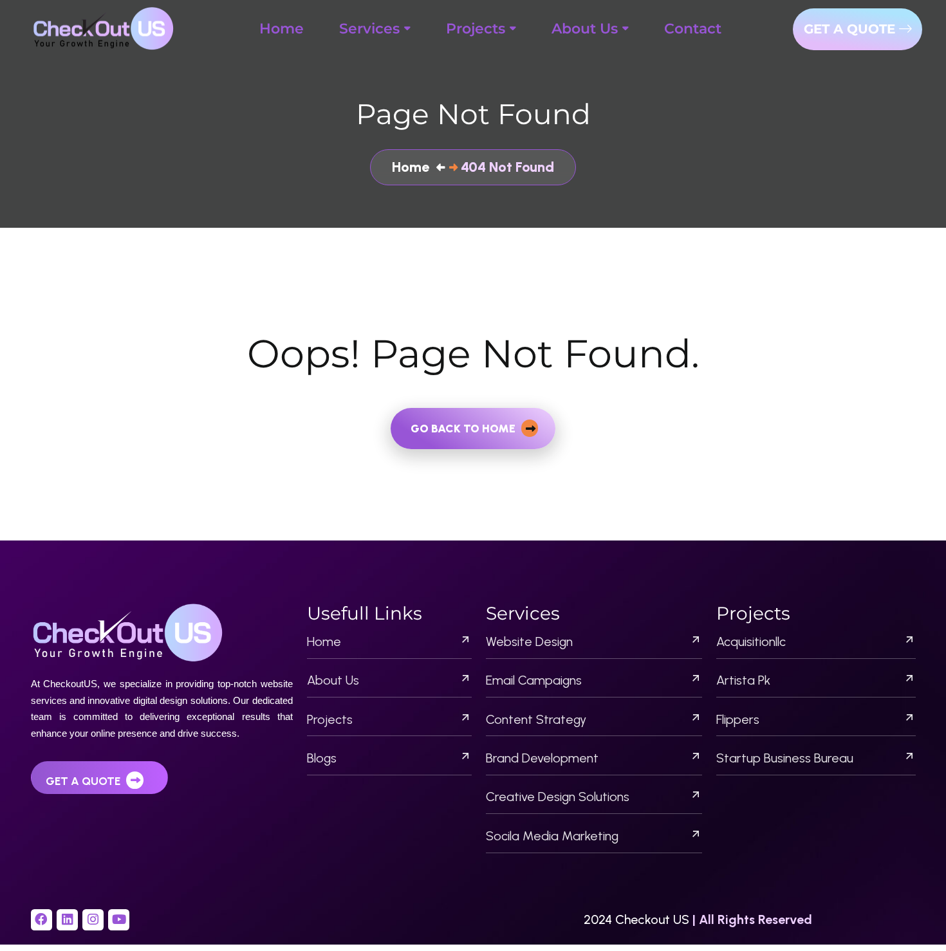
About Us (333, 680)
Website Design (529, 641)
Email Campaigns (534, 680)
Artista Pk (743, 680)
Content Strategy (536, 719)
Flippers (737, 719)
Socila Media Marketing (552, 836)
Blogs (322, 758)
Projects (330, 719)
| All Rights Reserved (752, 919)
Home (324, 641)
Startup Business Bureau (784, 758)
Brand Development (542, 758)
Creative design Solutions (557, 796)
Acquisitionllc (751, 641)
